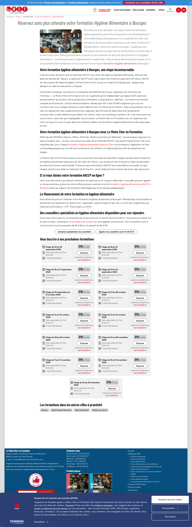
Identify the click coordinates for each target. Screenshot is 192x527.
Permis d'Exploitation (138, 461)
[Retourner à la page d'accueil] (17, 9)
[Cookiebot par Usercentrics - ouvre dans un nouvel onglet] (16, 522)
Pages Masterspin (58, 16)
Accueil (18, 16)
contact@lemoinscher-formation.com (28, 459)
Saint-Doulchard (81, 410)
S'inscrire (84, 252)
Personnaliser (168, 508)
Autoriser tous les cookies (170, 499)
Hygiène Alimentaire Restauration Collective (145, 481)
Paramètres (39, 522)
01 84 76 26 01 (84, 453)
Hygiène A (74, 3)
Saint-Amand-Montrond (61, 410)
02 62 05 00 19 (82, 466)
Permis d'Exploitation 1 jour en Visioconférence (146, 471)
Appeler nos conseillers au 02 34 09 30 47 (116, 231)
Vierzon (44, 410)
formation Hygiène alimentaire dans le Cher (90, 144)
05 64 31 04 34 (82, 464)
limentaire (84, 3)
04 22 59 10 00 (80, 461)
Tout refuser (170, 517)
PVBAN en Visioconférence (139, 476)
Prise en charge (134, 487)
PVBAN (133, 474)
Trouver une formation (137, 484)
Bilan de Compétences (138, 456)
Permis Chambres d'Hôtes (139, 479)
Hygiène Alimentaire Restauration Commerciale (146, 466)
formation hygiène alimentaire (119, 63)
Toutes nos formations (42, 16)
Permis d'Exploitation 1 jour (140, 469)
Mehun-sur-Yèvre (100, 410)
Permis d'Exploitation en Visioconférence (144, 464)
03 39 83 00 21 (80, 459)
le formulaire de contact (81, 221)
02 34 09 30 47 (84, 260)
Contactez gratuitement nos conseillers (74, 231)
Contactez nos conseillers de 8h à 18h (144, 3)
